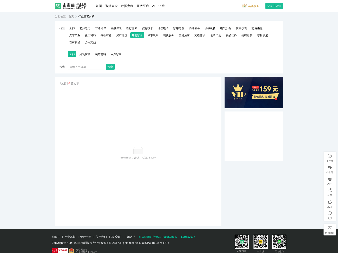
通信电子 (163, 28)
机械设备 (210, 28)
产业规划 (70, 237)
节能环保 (100, 28)
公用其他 (90, 42)
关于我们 (101, 237)
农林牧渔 (74, 42)
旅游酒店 (184, 35)
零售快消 (262, 35)
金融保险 (116, 28)
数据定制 (127, 6)
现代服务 (168, 35)
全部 (72, 28)
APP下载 (158, 6)
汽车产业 (74, 35)
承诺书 (131, 237)
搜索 (110, 67)
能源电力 (84, 28)
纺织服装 (246, 35)
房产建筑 (121, 35)
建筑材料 (84, 54)
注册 (278, 6)
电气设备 (225, 28)
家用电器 (178, 28)
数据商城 (111, 6)
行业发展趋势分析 (81, 6)
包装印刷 (215, 35)
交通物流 (257, 28)
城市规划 (152, 35)
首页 (99, 6)
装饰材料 (100, 54)
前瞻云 (56, 237)
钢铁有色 (106, 35)
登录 (270, 6)
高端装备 (194, 28)
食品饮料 (231, 35)
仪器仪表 (241, 28)
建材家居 (137, 35)
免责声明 (85, 237)
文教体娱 (199, 35)
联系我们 (116, 237)
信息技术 (147, 28)
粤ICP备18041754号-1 (155, 243)
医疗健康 (131, 28)
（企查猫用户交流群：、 (158, 237)
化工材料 (90, 35)
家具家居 (116, 54)
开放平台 (143, 6)
